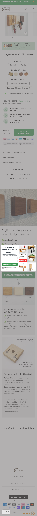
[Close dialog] (35, 246)
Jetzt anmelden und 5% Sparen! (10, 264)
